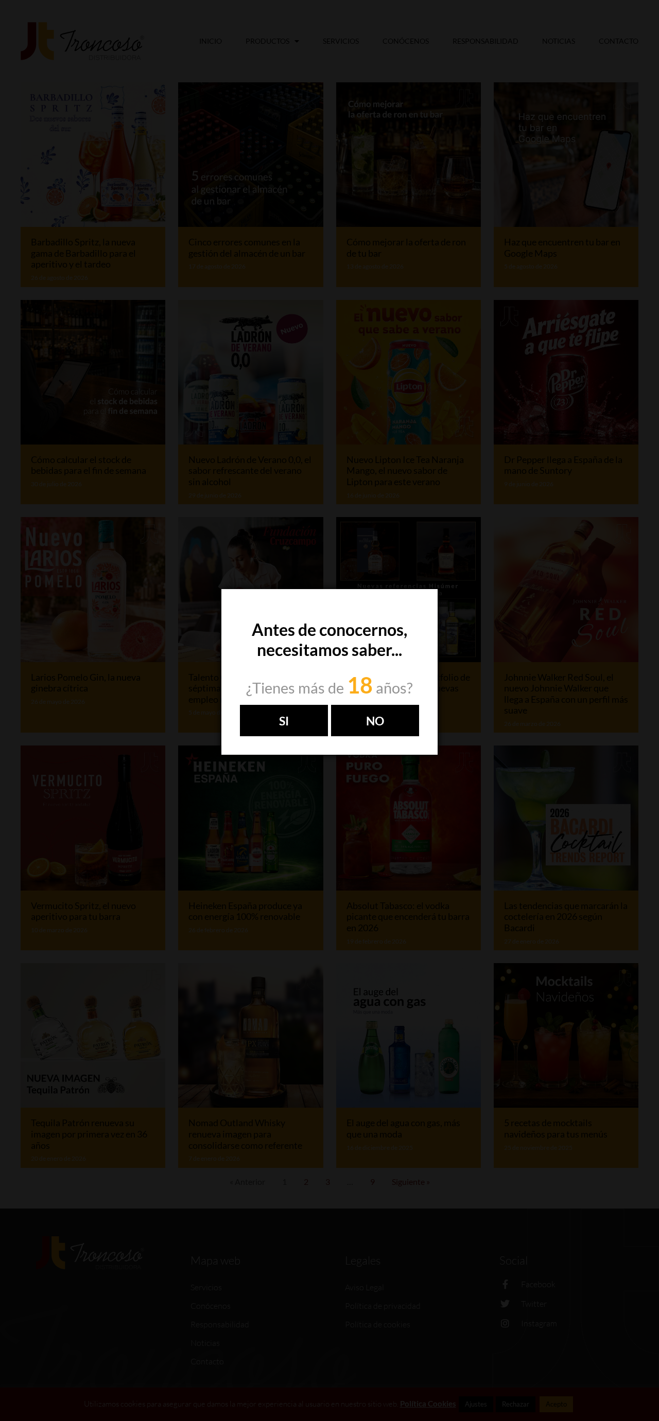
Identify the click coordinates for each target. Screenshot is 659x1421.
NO (375, 721)
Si (284, 721)
